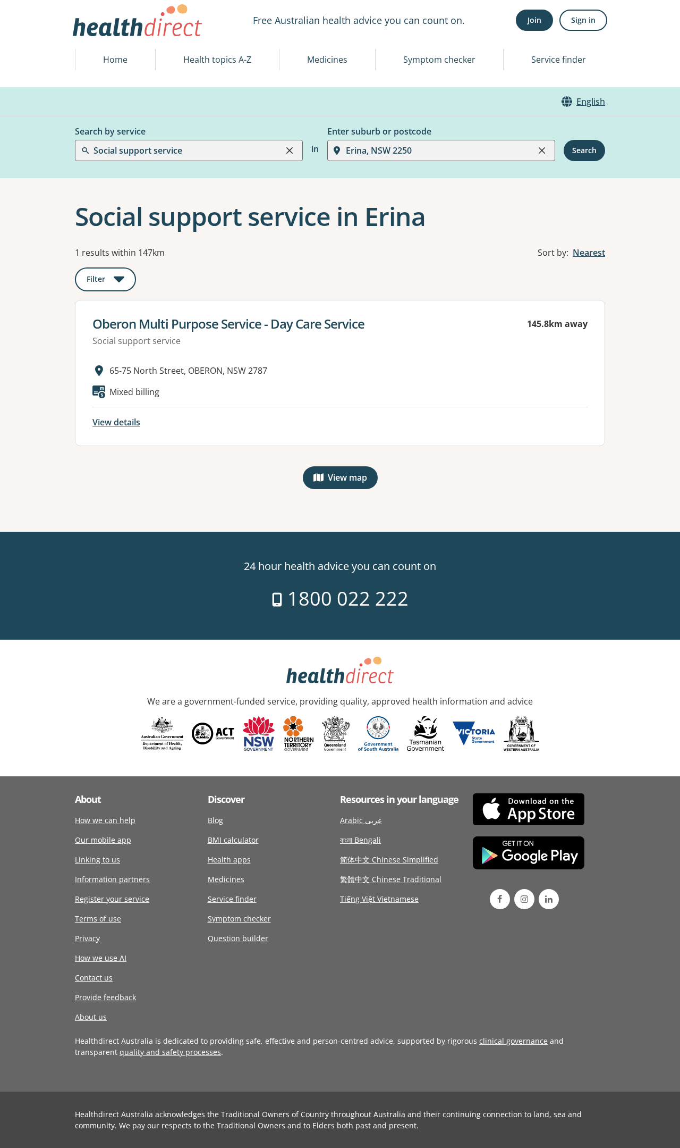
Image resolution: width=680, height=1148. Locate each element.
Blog (215, 820)
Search (584, 150)
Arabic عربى (361, 820)
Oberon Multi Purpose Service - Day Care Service (228, 323)
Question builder (238, 938)
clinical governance (513, 1041)
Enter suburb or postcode (379, 131)
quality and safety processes (170, 1052)
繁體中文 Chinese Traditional (390, 879)
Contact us (94, 978)
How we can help (105, 820)
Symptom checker (439, 59)
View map (353, 480)
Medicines (327, 59)
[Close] (289, 150)
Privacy (87, 938)
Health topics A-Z (217, 59)
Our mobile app (103, 840)
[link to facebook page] (500, 899)
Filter (111, 281)
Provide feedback (105, 997)
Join (534, 20)
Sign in (583, 20)
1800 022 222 (346, 598)
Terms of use (98, 919)
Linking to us (97, 859)
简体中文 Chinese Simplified (389, 859)
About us (91, 1017)
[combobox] (95, 34)
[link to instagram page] (524, 899)
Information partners (112, 879)
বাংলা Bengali (360, 840)
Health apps (229, 859)
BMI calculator (233, 840)
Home (115, 59)
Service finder (558, 59)
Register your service (112, 899)
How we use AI (100, 958)
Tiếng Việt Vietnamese (379, 899)
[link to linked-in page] (549, 899)
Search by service (110, 131)
